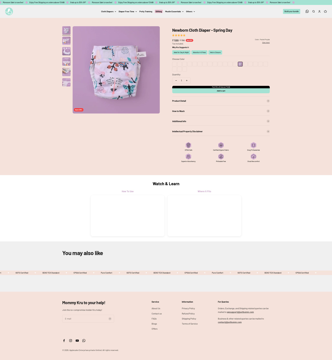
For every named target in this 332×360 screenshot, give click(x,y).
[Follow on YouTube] (77, 340)
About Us (156, 308)
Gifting (159, 11)
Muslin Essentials (173, 11)
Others (189, 11)
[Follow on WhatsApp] (307, 11)
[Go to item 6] (66, 82)
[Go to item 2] (66, 41)
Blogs (154, 323)
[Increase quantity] (187, 80)
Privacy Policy (188, 308)
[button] (179, 35)
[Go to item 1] (66, 30)
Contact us (157, 313)
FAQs (154, 318)
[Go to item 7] (66, 93)
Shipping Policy (189, 318)
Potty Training (145, 11)
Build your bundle (292, 11)
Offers (154, 328)
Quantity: (176, 74)
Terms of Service (190, 323)
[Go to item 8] (66, 103)
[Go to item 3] (66, 51)
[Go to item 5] (66, 72)
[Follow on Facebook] (64, 340)
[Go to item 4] (66, 61)
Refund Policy (188, 313)
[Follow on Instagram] (70, 340)
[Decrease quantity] (176, 80)
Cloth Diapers (107, 11)
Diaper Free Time (126, 11)
